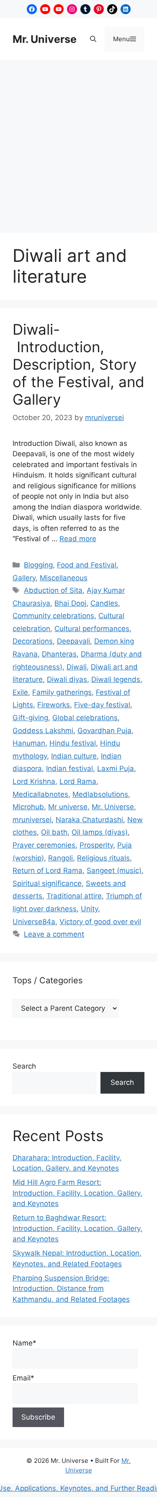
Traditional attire (74, 896)
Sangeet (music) (114, 870)
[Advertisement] (78, 142)
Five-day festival (102, 705)
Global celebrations (85, 718)
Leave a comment (54, 934)
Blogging (38, 565)
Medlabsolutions (100, 794)
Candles (104, 603)
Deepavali (73, 641)
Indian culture (74, 756)
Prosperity (96, 845)
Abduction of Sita (53, 590)
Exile (20, 692)
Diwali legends (115, 679)
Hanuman (29, 743)
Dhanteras (59, 654)
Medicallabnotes (40, 794)
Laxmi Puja (115, 768)
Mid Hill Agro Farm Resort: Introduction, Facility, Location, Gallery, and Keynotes (77, 1193)
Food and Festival (86, 565)
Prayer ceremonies (44, 845)
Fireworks (53, 705)
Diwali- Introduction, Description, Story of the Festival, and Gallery (78, 364)
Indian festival (69, 768)
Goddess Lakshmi (43, 730)
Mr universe (68, 807)
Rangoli (60, 858)
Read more (77, 539)
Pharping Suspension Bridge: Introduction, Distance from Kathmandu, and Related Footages (71, 1288)
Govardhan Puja (104, 730)
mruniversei (32, 820)
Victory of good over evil (100, 922)
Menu (128, 39)
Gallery (24, 578)
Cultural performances (91, 628)
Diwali (77, 667)
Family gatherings (62, 692)
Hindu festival (72, 743)
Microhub (28, 807)
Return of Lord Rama (47, 870)
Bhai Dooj (70, 603)
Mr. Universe (45, 39)
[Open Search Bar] (93, 39)
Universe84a (34, 922)
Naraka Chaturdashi (89, 820)
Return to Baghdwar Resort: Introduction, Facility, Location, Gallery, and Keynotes (77, 1228)
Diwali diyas (67, 679)
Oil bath (54, 832)
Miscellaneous (64, 578)
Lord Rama (77, 781)
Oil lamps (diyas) (100, 832)
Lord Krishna (34, 781)
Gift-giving (30, 718)
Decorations (33, 641)
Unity (89, 909)
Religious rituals (103, 858)
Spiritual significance (47, 883)
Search (24, 1066)
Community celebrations (53, 616)
